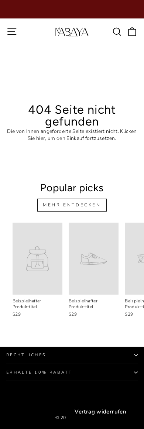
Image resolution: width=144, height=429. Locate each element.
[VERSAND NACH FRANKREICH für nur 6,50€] (72, 9)
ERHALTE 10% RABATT (39, 372)
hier (40, 138)
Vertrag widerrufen (100, 411)
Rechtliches (26, 355)
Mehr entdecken (72, 205)
